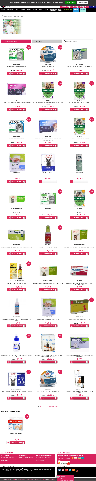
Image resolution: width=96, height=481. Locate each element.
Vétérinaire (17, 16)
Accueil (2, 16)
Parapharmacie (8, 16)
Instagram (77, 470)
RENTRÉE (92, 6)
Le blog (73, 470)
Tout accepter (70, 2)
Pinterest (66, 470)
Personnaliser (82, 2)
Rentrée (82, 9)
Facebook (60, 470)
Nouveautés (73, 6)
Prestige (86, 6)
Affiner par (39, 41)
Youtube (63, 470)
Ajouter (16, 73)
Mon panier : (63, 476)
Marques (65, 6)
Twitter (70, 470)
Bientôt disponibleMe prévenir (48, 182)
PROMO (80, 6)
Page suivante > (53, 406)
